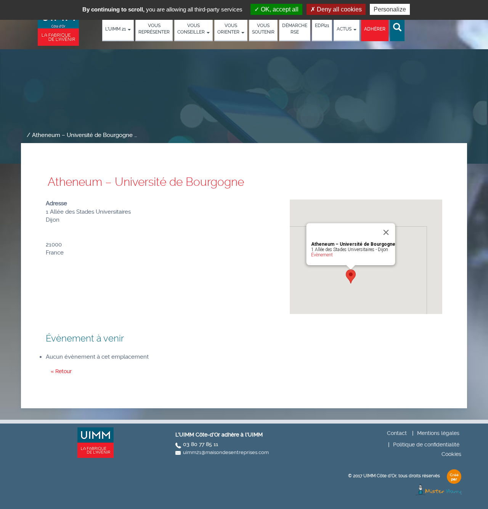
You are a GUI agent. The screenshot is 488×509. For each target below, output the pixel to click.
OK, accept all (279, 9)
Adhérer (374, 29)
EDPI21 (322, 25)
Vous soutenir (263, 29)
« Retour (61, 371)
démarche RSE (294, 29)
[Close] (386, 232)
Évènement (322, 255)
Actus (345, 29)
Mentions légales (438, 433)
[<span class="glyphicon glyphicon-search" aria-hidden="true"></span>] (397, 27)
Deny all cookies (338, 9)
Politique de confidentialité (426, 444)
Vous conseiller (191, 29)
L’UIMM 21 (116, 29)
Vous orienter (229, 29)
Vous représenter (154, 29)
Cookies (451, 454)
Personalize (390, 9)
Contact (397, 433)
